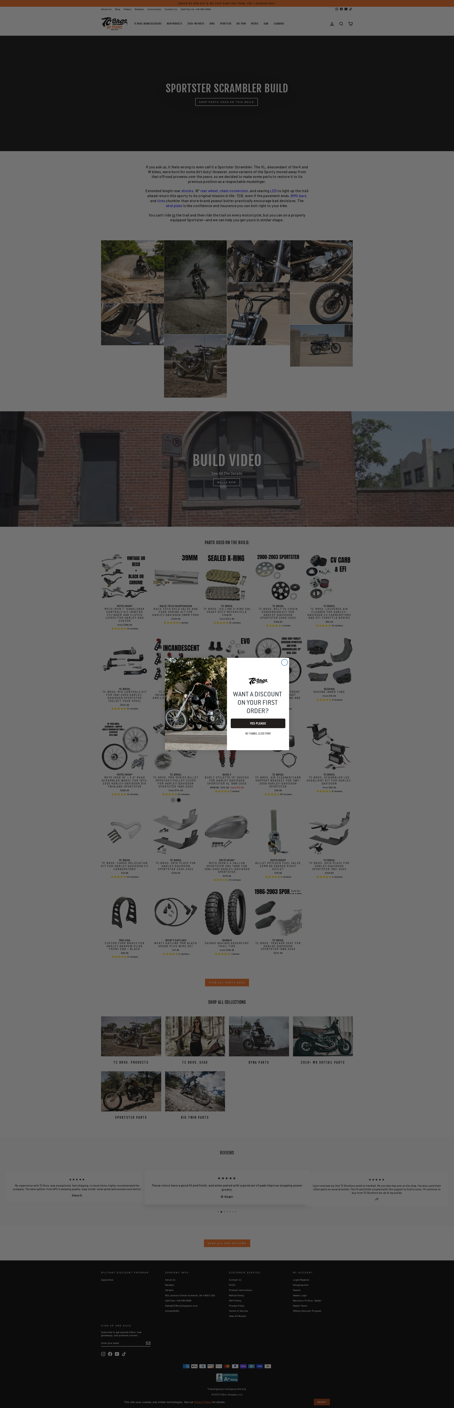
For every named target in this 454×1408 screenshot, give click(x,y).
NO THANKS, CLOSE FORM (258, 733)
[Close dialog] (284, 662)
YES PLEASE (258, 723)
